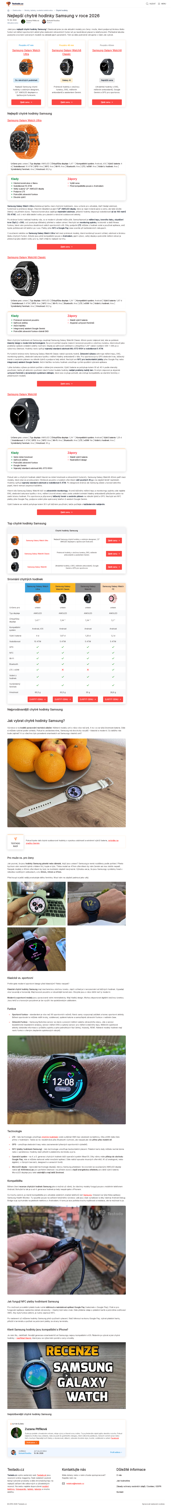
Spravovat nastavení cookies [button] (153, 1504)
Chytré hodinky (62, 10)
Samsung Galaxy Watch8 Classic (66, 52)
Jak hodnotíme (123, 1481)
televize (38, 1489)
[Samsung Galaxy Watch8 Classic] (15, 553)
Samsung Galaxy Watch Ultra (26, 52)
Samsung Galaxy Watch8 (107, 50)
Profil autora (31, 1442)
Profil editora (115, 1452)
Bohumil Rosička (25, 1453)
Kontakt (120, 1492)
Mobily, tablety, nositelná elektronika (39, 10)
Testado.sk (41, 1475)
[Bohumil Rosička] (13, 1452)
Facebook (115, 1438)
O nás (119, 1475)
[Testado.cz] (15, 3)
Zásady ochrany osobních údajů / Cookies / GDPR (139, 1486)
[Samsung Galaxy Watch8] (15, 567)
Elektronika (17, 10)
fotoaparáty (21, 1489)
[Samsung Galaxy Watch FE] (113, 598)
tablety (30, 1489)
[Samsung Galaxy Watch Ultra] (15, 540)
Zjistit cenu (24, 102)
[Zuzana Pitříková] (16, 1432)
